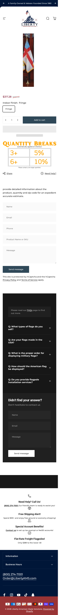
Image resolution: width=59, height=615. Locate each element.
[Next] (55, 3)
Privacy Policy (9, 280)
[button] (29, 129)
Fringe (8, 109)
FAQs (29, 310)
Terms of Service (29, 280)
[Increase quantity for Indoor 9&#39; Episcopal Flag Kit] (17, 120)
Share (9, 173)
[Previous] (4, 3)
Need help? (50, 173)
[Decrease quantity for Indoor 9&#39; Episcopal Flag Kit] (6, 120)
